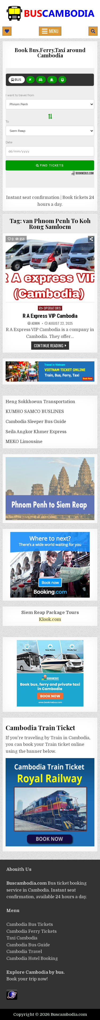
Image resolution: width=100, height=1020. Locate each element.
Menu (53, 31)
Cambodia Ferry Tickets (31, 931)
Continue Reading (48, 345)
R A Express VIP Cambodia (50, 316)
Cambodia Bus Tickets (29, 924)
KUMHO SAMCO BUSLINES (35, 411)
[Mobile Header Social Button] (6, 31)
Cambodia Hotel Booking (32, 958)
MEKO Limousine (24, 441)
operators (52, 308)
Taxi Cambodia (21, 938)
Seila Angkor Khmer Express (36, 431)
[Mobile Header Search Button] (93, 31)
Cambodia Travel (24, 951)
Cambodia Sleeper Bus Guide (36, 421)
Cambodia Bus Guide (28, 945)
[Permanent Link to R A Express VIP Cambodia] (50, 269)
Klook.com (50, 619)
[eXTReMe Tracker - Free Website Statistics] (11, 998)
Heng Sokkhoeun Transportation (40, 401)
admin (35, 323)
